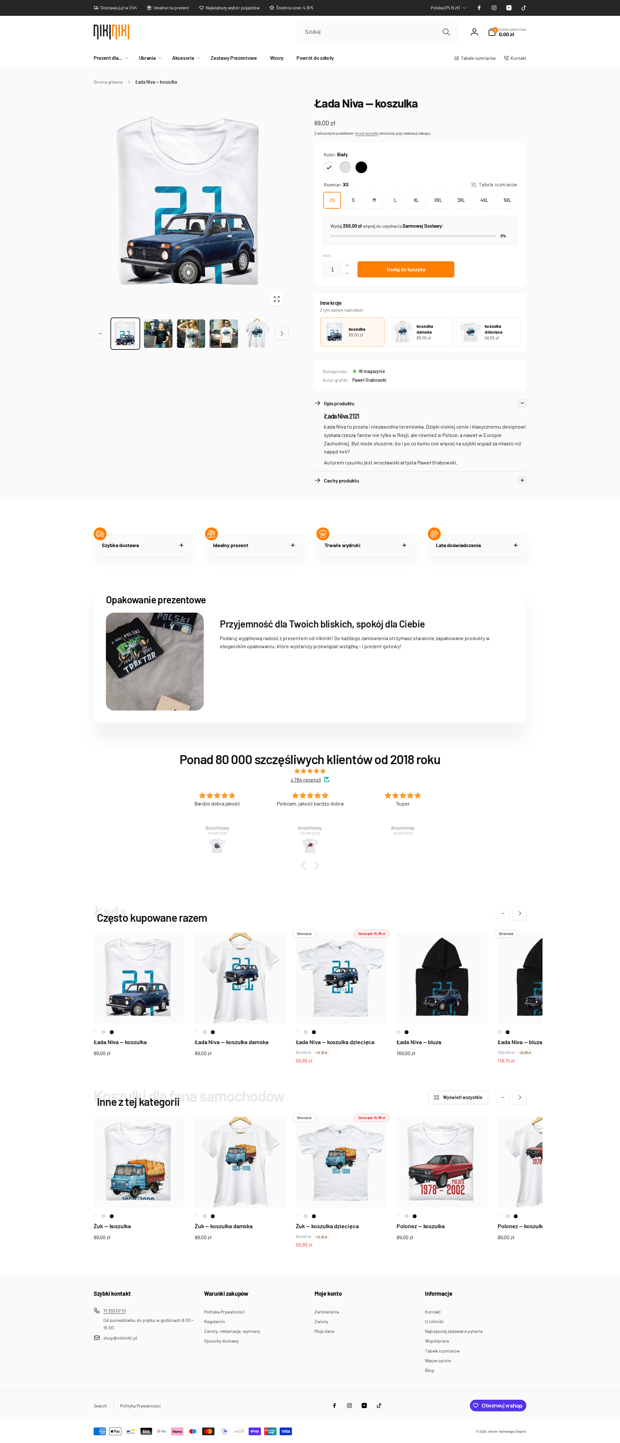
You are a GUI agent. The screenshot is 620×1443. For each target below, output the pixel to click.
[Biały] (329, 167)
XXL (438, 200)
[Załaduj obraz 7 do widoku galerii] (257, 333)
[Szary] (398, 1032)
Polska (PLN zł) (445, 7)
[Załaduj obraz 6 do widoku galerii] (224, 333)
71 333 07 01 (114, 1310)
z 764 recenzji (306, 779)
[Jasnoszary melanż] (345, 167)
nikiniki (493, 1431)
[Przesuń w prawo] (281, 333)
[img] (310, 771)
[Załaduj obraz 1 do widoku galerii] (125, 333)
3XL (461, 200)
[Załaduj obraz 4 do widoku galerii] (158, 333)
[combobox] (377, 32)
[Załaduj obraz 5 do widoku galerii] (191, 333)
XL (416, 200)
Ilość (327, 255)
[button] (110, 58)
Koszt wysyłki (366, 133)
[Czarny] (361, 167)
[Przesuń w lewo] (100, 333)
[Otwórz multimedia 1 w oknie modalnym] (191, 203)
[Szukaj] (446, 32)
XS (332, 200)
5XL (507, 200)
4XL (484, 200)
